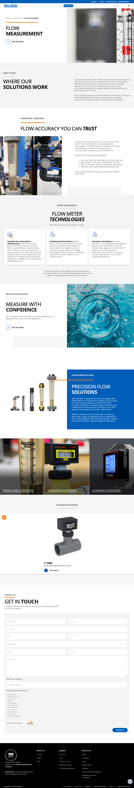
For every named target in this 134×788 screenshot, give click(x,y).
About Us (40, 750)
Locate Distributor (111, 1)
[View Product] (46, 570)
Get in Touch (18, 42)
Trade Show (11, 710)
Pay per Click (12, 699)
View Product (54, 570)
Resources (86, 750)
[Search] (128, 5)
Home (8, 18)
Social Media (12, 703)
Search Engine (12, 694)
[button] (1, 545)
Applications (17, 18)
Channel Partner (13, 707)
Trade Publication (13, 705)
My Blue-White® (124, 1)
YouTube (10, 701)
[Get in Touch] (8, 41)
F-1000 (48, 563)
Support (62, 750)
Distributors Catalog (14, 716)
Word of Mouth (13, 712)
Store (102, 1)
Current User (12, 714)
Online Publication (14, 697)
